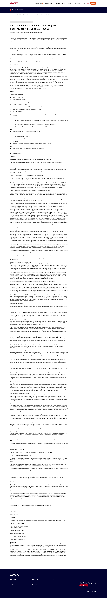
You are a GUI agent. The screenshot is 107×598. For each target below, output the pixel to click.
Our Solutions (48, 3)
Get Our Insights (57, 583)
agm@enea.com (17, 72)
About (69, 3)
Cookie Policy (24, 591)
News (63, 3)
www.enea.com (56, 546)
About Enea (35, 579)
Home (11, 14)
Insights (58, 3)
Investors (77, 3)
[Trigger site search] (85, 3)
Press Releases (20, 14)
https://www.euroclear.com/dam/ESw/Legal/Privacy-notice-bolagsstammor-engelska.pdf (30, 505)
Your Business (38, 3)
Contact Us (93, 3)
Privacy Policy (18, 591)
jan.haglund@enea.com (19, 533)
